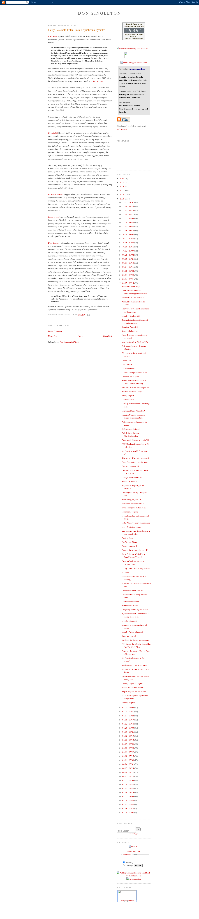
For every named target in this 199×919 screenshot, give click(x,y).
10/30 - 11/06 (128, 234)
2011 (122, 178)
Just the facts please (130, 605)
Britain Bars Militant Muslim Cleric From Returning (134, 382)
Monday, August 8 (129, 620)
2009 (122, 182)
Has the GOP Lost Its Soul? (133, 297)
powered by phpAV (135, 834)
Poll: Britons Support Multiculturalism (130, 434)
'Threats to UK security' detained (135, 458)
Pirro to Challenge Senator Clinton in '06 (133, 563)
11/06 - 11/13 (128, 230)
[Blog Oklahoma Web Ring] (127, 895)
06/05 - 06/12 (128, 739)
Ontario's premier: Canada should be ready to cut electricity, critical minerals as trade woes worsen (133, 81)
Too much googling (130, 511)
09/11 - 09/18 (128, 262)
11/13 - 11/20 (128, 226)
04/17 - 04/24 (128, 768)
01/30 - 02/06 (128, 812)
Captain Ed (53, 133)
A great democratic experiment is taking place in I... (135, 615)
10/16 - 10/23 (128, 242)
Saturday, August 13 (130, 326)
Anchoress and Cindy (131, 286)
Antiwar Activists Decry (132, 391)
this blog (129, 862)
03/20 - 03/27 (128, 784)
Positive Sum (127, 538)
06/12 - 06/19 (128, 735)
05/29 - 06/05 (128, 744)
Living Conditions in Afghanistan (136, 568)
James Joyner (53, 216)
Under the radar (128, 368)
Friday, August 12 (129, 395)
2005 (122, 198)
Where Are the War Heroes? (133, 687)
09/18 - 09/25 (128, 258)
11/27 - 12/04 (128, 218)
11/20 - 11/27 (128, 222)
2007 (122, 190)
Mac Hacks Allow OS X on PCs (135, 342)
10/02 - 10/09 (128, 250)
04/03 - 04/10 (128, 776)
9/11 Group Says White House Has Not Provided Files (136, 645)
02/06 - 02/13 (128, 808)
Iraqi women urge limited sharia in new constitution (136, 532)
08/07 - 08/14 (128, 283)
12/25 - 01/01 (128, 202)
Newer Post (53, 336)
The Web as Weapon (130, 542)
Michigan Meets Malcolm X (133, 410)
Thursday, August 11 (130, 466)
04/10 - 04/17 (128, 772)
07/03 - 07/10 (128, 723)
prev (122, 901)
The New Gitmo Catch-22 (132, 590)
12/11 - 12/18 (128, 210)
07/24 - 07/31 (128, 711)
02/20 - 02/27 (128, 800)
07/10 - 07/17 (128, 719)
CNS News (52, 36)
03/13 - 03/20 (128, 788)
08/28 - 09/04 (128, 271)
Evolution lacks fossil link (133, 503)
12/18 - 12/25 (128, 206)
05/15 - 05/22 (128, 752)
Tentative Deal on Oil (131, 315)
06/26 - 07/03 (128, 727)
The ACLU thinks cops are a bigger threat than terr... (133, 416)
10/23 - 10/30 (128, 238)
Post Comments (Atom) (69, 342)
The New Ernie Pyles (130, 376)
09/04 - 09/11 (128, 266)
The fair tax (126, 360)
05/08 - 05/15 (128, 756)
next (132, 901)
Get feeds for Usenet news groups (135, 639)
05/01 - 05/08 (128, 760)
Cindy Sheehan (128, 399)
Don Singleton (99, 13)
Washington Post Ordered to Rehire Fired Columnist (131, 96)
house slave (98, 81)
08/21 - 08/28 (128, 275)
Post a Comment (55, 331)
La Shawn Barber (55, 194)
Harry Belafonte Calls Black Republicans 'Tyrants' (76, 30)
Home (80, 336)
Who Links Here (134, 851)
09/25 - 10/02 (128, 254)
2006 (122, 194)
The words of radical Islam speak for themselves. (135, 310)
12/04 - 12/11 (128, 214)
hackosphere (122, 129)
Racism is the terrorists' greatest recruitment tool (135, 321)
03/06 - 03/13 (128, 792)
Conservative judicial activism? (135, 372)
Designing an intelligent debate (135, 609)
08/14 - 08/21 (128, 279)
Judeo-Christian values (131, 526)
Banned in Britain (129, 481)
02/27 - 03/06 (128, 796)
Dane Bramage (54, 242)
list (129, 901)
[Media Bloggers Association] (133, 62)
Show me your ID (129, 635)
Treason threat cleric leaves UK (135, 550)
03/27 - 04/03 (128, 780)
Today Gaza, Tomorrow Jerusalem (136, 522)
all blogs (129, 865)
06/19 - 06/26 (128, 731)
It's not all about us (129, 330)
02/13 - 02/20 (128, 804)
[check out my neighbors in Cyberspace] (134, 846)
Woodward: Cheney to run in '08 (135, 440)
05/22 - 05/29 (128, 748)
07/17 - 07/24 (128, 715)
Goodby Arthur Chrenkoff (132, 631)
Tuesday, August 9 (129, 546)
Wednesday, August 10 (131, 499)
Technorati (126, 854)
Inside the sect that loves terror (134, 665)
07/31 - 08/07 (128, 707)
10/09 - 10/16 (128, 246)
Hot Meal (126, 572)
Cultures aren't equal (130, 601)
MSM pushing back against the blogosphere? (135, 697)
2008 (122, 186)
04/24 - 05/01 (128, 764)
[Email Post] (88, 315)
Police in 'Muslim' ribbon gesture (135, 387)
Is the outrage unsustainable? (134, 507)
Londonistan (127, 364)
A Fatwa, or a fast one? (131, 428)
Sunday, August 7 (129, 702)
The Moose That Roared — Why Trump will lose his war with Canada (133, 108)
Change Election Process (132, 477)
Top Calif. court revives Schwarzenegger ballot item (134, 292)
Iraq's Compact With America (134, 691)
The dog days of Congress (132, 683)
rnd (126, 901)
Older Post (107, 336)
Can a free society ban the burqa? (135, 462)
